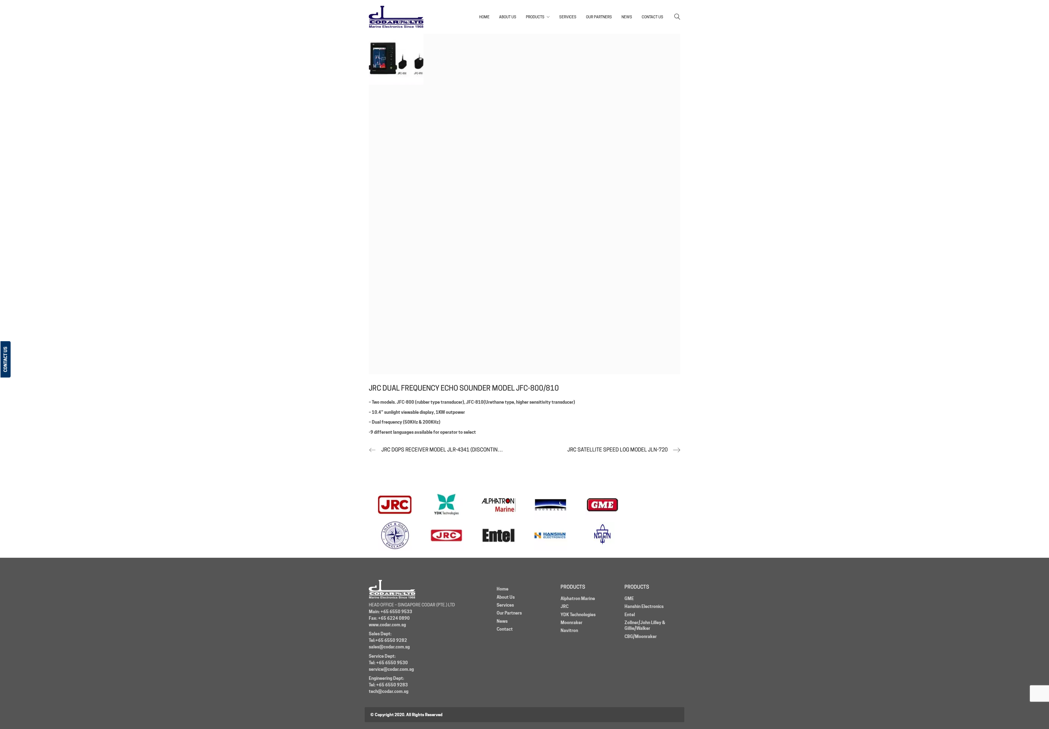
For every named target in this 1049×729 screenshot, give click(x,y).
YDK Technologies (578, 614)
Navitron (569, 630)
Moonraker (571, 622)
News (502, 621)
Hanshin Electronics (644, 606)
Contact (505, 629)
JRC (564, 606)
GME (629, 598)
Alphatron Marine (578, 598)
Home (502, 589)
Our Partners (509, 613)
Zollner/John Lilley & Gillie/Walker (644, 625)
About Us (506, 597)
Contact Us (5, 359)
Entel (629, 614)
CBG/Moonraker (640, 636)
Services (505, 605)
